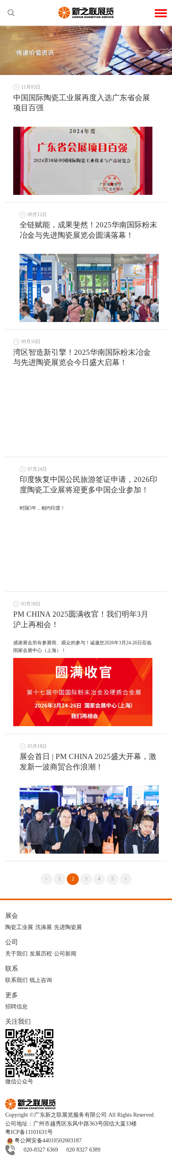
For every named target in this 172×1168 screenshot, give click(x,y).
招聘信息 (16, 1007)
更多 (11, 995)
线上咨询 (41, 980)
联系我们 (16, 980)
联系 (11, 968)
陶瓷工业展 (19, 927)
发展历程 (41, 954)
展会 (11, 915)
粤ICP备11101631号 (29, 1132)
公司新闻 (65, 954)
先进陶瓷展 (68, 927)
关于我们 (16, 954)
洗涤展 (43, 927)
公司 (11, 942)
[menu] (161, 12)
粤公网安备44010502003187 (47, 1141)
